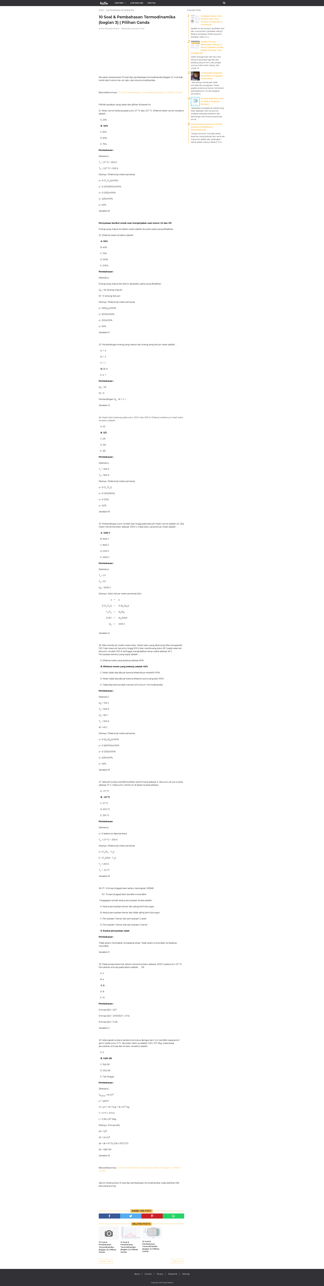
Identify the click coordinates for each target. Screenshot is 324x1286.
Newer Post (105, 1261)
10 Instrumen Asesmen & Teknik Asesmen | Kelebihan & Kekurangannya (206, 127)
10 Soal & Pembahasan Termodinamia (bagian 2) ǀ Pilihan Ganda (150, 92)
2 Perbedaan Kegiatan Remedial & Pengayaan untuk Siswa (212, 76)
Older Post (177, 1261)
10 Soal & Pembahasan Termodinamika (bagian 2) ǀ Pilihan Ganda (129, 1247)
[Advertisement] (141, 50)
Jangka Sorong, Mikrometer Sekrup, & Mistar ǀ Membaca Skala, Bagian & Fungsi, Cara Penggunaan (207, 47)
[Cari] (224, 2)
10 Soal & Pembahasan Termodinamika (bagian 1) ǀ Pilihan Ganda (150, 1246)
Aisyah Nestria (168, 1282)
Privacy (160, 1274)
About (137, 1274)
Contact (148, 1274)
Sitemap (186, 1274)
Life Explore (136, 3)
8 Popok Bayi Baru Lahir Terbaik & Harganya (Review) (212, 101)
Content (119, 3)
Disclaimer (172, 1274)
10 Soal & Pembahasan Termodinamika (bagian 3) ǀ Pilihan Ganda (107, 1247)
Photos (152, 3)
